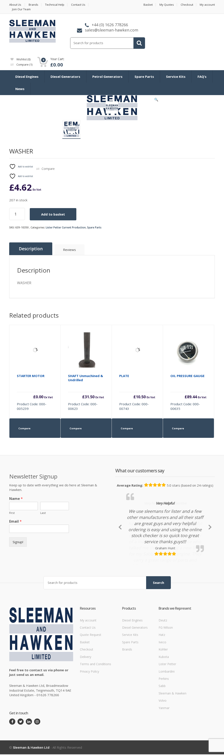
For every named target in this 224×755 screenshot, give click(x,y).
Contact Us (78, 4)
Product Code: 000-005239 (35, 392)
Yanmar (164, 747)
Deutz (163, 659)
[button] (156, 100)
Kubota (164, 696)
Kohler (163, 688)
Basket (148, 4)
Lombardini (167, 710)
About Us (15, 4)
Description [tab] (31, 249)
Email (15, 521)
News (19, 89)
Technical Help (54, 4)
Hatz (162, 674)
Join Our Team (21, 9)
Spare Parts (144, 76)
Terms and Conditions (95, 703)
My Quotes (166, 4)
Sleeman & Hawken (172, 732)
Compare (24, 64)
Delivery (85, 696)
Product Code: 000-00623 (86, 392)
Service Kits (176, 76)
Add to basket (53, 214)
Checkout (187, 4)
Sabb (162, 725)
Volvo (162, 740)
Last (43, 513)
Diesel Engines (26, 76)
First (12, 513)
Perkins (164, 718)
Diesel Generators (65, 76)
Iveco (162, 681)
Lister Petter (167, 703)
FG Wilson (166, 667)
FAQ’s (202, 76)
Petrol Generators (107, 76)
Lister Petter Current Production (66, 227)
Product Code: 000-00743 (137, 392)
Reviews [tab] (69, 249)
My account (207, 4)
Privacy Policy (89, 710)
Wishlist (23, 59)
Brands (33, 4)
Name (16, 498)
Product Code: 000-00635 (188, 392)
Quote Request (90, 674)
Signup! (18, 542)
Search (158, 621)
